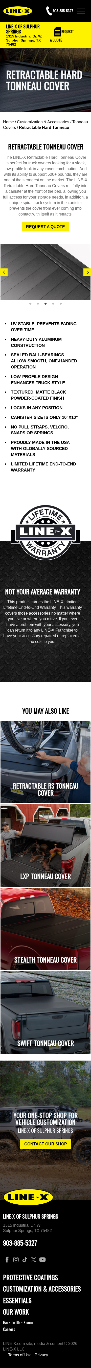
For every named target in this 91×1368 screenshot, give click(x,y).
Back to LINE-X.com (18, 1322)
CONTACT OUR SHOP (45, 1144)
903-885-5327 (20, 1242)
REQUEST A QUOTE (45, 227)
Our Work (16, 1311)
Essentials (17, 1300)
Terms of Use (20, 1355)
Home (8, 122)
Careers (9, 1329)
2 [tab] (39, 305)
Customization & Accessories (43, 122)
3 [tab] (47, 305)
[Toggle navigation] (81, 11)
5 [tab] (62, 305)
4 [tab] (54, 305)
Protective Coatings (30, 1277)
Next (87, 272)
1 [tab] (32, 305)
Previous (4, 272)
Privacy (41, 1355)
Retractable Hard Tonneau (44, 127)
